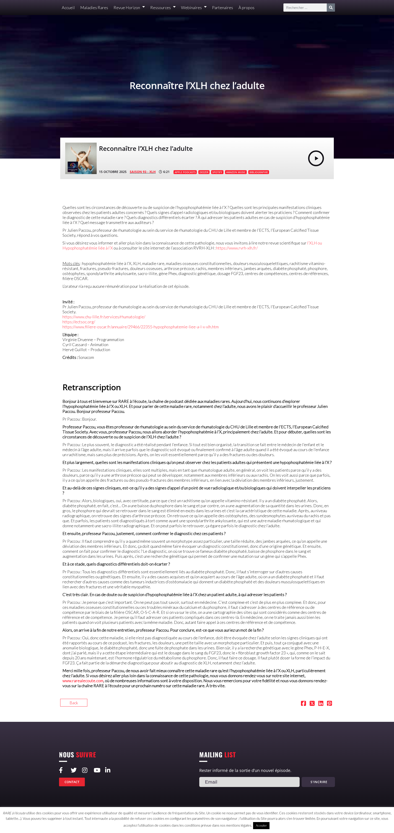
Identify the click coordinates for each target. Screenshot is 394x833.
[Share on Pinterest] (329, 703)
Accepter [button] (261, 825)
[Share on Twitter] (312, 703)
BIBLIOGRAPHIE (258, 172)
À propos (246, 7)
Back (74, 702)
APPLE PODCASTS (185, 172)
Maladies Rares (94, 7)
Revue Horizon (127, 7)
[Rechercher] (331, 7)
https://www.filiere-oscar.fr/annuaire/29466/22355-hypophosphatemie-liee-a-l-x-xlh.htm (140, 326)
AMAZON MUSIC (236, 172)
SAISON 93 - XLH (143, 172)
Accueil (68, 7)
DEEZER (204, 172)
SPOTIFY (217, 172)
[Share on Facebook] (303, 703)
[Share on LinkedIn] (320, 703)
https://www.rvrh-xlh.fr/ (237, 247)
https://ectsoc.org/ (78, 321)
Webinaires (191, 7)
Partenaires (222, 7)
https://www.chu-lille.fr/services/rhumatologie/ (103, 316)
